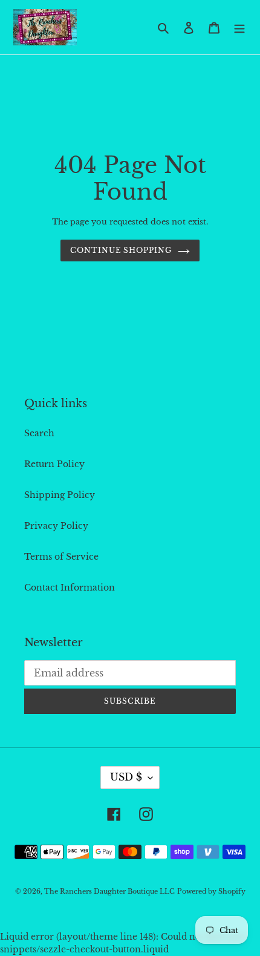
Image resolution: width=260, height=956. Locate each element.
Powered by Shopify (211, 891)
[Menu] (239, 27)
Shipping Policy (59, 494)
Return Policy (54, 464)
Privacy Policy (56, 525)
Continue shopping (121, 250)
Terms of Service (61, 556)
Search (39, 433)
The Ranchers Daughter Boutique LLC (109, 891)
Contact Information (69, 587)
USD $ (126, 777)
